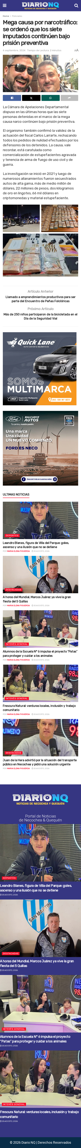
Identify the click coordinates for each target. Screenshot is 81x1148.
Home (6, 16)
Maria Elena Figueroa (18, 551)
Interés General (17, 644)
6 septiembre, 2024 (14, 50)
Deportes (12, 535)
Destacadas (13, 590)
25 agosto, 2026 (41, 551)
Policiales (17, 16)
